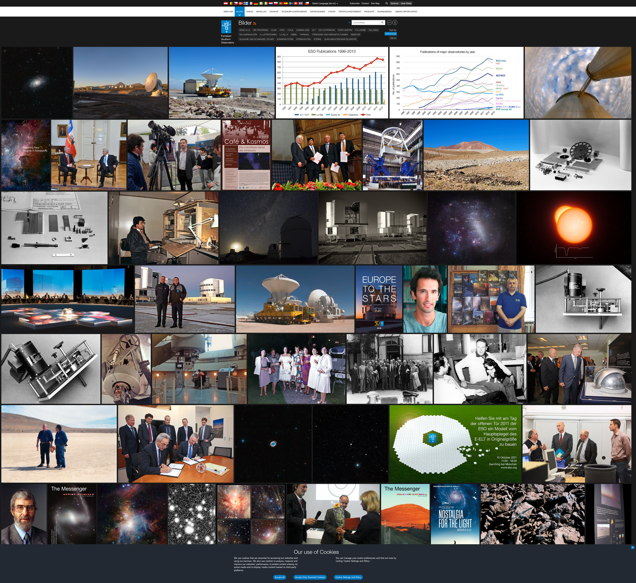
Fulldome (360, 30)
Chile (290, 30)
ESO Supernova (327, 30)
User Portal (406, 3)
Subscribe (355, 3)
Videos (249, 11)
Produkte (369, 11)
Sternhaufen (303, 39)
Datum (393, 38)
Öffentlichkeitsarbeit (350, 11)
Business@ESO (384, 11)
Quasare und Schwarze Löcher (256, 39)
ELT (314, 30)
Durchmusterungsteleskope (340, 39)
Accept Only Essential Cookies (310, 577)
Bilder (239, 11)
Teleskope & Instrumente (294, 11)
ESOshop (274, 11)
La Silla (284, 34)
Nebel (294, 34)
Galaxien (373, 30)
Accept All (280, 577)
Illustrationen (268, 34)
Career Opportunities (406, 11)
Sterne (317, 39)
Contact (365, 3)
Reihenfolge (390, 33)
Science (394, 3)
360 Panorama (260, 30)
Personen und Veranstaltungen (330, 34)
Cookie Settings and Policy (348, 577)
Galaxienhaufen (248, 34)
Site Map (375, 3)
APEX (282, 30)
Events (331, 11)
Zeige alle (244, 30)
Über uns (228, 11)
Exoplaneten (345, 30)
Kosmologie (302, 30)
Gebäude (355, 34)
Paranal (304, 34)
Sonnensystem (285, 39)
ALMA (274, 30)
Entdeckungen (317, 11)
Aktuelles (261, 11)
